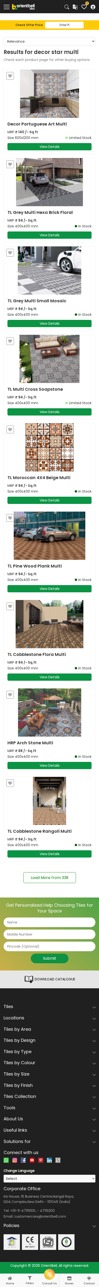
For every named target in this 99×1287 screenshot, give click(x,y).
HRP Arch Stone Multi (30, 743)
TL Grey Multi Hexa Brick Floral (40, 212)
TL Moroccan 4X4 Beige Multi (38, 477)
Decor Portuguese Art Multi (37, 124)
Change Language (19, 1170)
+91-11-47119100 (22, 1210)
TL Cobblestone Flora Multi (36, 654)
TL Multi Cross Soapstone (35, 389)
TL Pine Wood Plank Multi (34, 566)
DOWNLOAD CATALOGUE (54, 979)
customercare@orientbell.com (40, 1216)
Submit (49, 958)
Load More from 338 (49, 877)
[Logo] (23, 6)
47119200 (47, 1210)
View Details (50, 146)
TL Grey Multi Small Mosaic (36, 301)
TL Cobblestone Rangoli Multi (39, 831)
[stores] (69, 1278)
